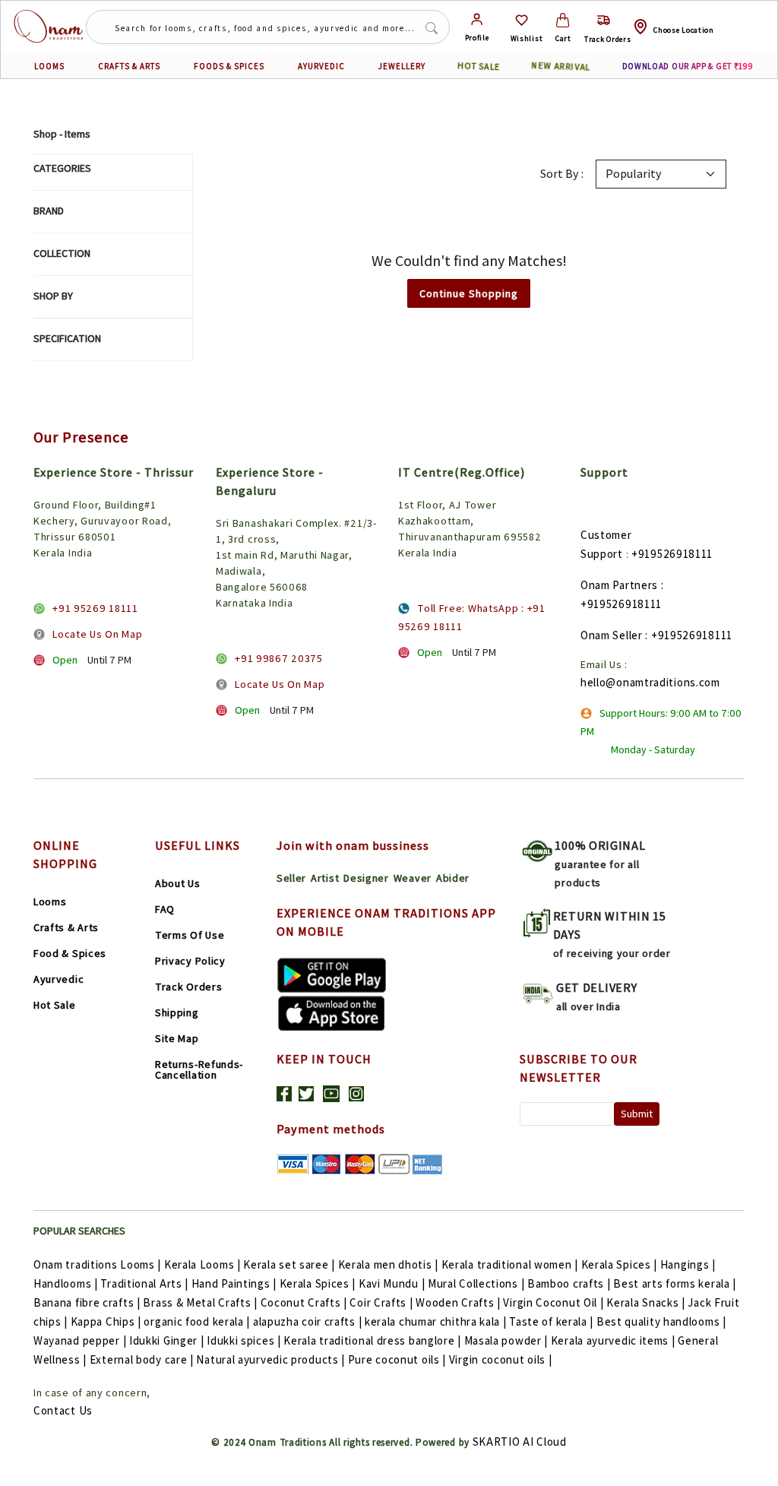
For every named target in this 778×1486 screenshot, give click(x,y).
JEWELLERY (401, 66)
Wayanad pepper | (79, 1340)
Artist (325, 878)
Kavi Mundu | (392, 1283)
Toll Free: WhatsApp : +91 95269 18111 (472, 617)
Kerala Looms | (202, 1264)
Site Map (177, 1038)
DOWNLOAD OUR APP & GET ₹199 (688, 66)
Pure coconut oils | (397, 1359)
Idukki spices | (244, 1340)
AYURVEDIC (321, 66)
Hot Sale (54, 1005)
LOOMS (49, 66)
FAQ (165, 909)
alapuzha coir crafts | (307, 1321)
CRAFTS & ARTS (129, 66)
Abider (453, 878)
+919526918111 (672, 554)
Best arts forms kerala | (674, 1283)
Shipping (177, 1012)
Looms (50, 901)
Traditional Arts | (144, 1283)
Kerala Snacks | (645, 1302)
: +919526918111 (688, 635)
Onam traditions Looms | (97, 1264)
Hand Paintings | (234, 1283)
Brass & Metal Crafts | (200, 1302)
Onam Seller (611, 635)
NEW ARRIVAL (561, 66)
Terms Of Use (189, 935)
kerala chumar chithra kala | (436, 1321)
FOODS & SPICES (229, 66)
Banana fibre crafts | (87, 1302)
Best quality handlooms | (661, 1321)
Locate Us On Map (97, 634)
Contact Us (63, 1410)
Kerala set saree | (289, 1264)
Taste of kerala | (551, 1321)
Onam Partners (619, 585)
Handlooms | (65, 1283)
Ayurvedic (58, 979)
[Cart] (562, 20)
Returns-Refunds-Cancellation (199, 1069)
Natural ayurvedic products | (270, 1359)
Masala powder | (506, 1340)
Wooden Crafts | (458, 1302)
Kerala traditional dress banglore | (372, 1340)
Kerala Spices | (619, 1264)
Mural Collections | (476, 1283)
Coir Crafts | (381, 1302)
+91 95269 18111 (95, 608)
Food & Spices (69, 953)
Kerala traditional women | (509, 1264)
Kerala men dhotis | (388, 1264)
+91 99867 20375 (279, 658)
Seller (291, 878)
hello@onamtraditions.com (650, 682)
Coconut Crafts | (304, 1302)
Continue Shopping (468, 293)
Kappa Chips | (106, 1321)
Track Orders (188, 986)
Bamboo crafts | (569, 1283)
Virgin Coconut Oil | (553, 1302)
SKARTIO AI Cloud (520, 1441)
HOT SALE (479, 66)
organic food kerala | (197, 1321)
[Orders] (603, 20)
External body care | (142, 1359)
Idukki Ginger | (166, 1340)
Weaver (413, 878)
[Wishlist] (521, 20)
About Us (178, 883)
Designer (366, 878)
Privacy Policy (190, 960)
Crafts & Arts (66, 927)
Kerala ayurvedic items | (613, 1340)
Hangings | (688, 1264)
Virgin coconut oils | (500, 1359)
